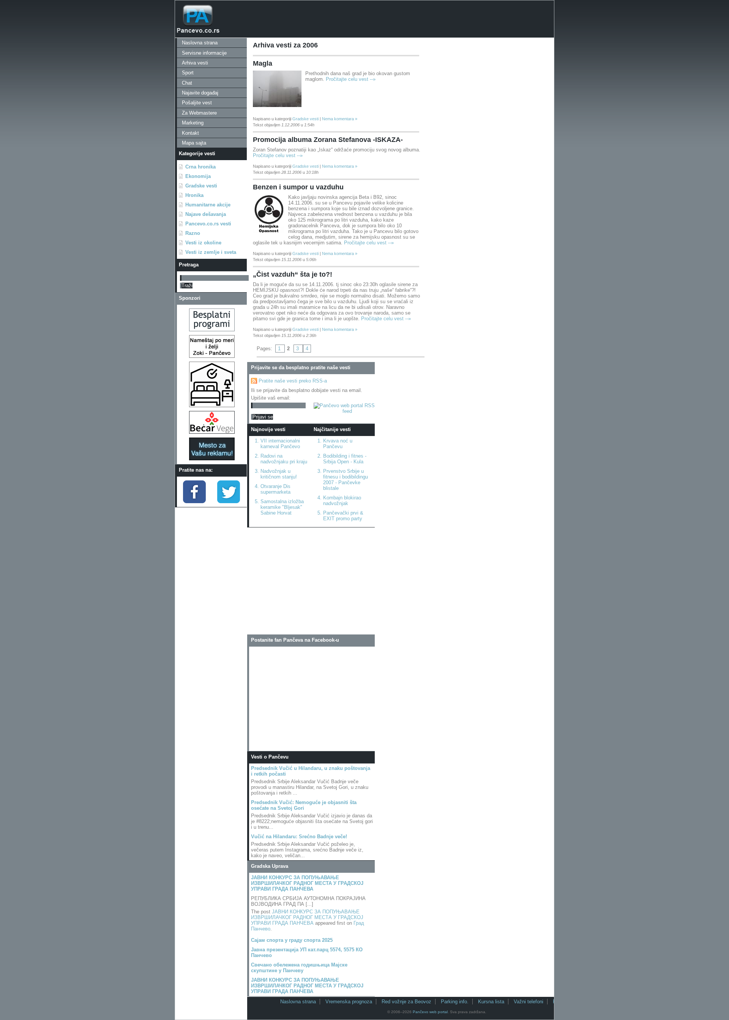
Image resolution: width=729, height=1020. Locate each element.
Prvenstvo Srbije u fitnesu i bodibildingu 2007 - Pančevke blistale (345, 479)
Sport (188, 73)
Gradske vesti (201, 186)
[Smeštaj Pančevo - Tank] (212, 405)
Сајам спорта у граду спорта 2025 (292, 940)
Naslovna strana (200, 43)
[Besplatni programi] (212, 329)
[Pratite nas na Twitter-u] (228, 501)
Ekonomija (198, 176)
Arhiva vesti (195, 63)
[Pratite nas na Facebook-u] (194, 501)
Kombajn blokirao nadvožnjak (342, 500)
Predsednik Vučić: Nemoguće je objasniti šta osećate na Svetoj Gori (304, 805)
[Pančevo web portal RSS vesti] (344, 411)
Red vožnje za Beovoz (406, 1001)
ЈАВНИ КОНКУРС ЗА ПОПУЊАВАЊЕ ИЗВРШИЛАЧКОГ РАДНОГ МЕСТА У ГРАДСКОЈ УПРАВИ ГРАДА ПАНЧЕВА (307, 883)
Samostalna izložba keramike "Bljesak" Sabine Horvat (282, 507)
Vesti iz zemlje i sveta (210, 252)
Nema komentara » (339, 118)
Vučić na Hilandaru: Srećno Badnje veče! (299, 836)
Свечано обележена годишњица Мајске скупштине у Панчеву (299, 967)
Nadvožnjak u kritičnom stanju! (278, 474)
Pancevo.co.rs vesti (208, 224)
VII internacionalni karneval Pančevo (280, 443)
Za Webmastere (199, 113)
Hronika (194, 195)
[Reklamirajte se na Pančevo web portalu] (212, 458)
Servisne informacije (204, 53)
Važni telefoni (528, 1001)
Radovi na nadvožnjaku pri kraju (283, 458)
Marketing (193, 123)
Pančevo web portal (430, 1012)
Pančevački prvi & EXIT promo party (343, 515)
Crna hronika (200, 167)
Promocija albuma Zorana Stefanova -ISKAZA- (328, 139)
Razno (192, 233)
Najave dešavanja (205, 214)
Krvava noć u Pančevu (337, 443)
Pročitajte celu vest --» (351, 79)
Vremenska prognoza (348, 1001)
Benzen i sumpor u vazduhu (298, 187)
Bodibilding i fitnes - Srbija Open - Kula (344, 458)
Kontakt (190, 133)
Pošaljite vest (197, 102)
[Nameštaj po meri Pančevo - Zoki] (212, 356)
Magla (262, 63)
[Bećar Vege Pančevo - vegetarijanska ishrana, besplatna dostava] (212, 432)
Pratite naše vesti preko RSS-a (293, 381)
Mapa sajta (194, 143)
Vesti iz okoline (203, 243)
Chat (187, 83)
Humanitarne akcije (207, 205)
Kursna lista (491, 1001)
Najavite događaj (200, 93)
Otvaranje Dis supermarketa (275, 489)
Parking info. (455, 1001)
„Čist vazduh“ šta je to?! (292, 274)
